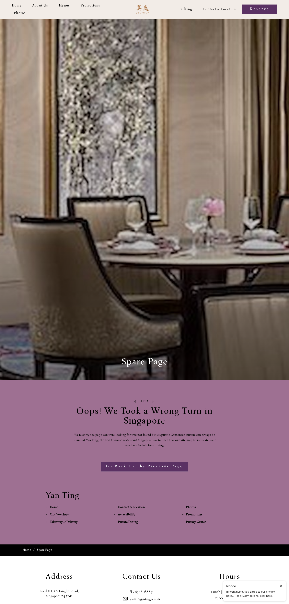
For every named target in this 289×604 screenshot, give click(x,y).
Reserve (259, 9)
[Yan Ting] (142, 9)
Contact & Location (219, 9)
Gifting (186, 9)
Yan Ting (62, 496)
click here (266, 595)
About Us (40, 5)
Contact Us (141, 577)
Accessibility (126, 514)
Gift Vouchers (59, 514)
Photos (20, 13)
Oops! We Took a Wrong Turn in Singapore (144, 417)
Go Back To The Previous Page (144, 467)
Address (59, 577)
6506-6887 (144, 592)
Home (17, 5)
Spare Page (144, 362)
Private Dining (128, 522)
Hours (229, 577)
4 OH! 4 (144, 401)
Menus (64, 5)
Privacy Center (196, 522)
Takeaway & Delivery (64, 522)
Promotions (90, 5)
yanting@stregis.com (145, 599)
